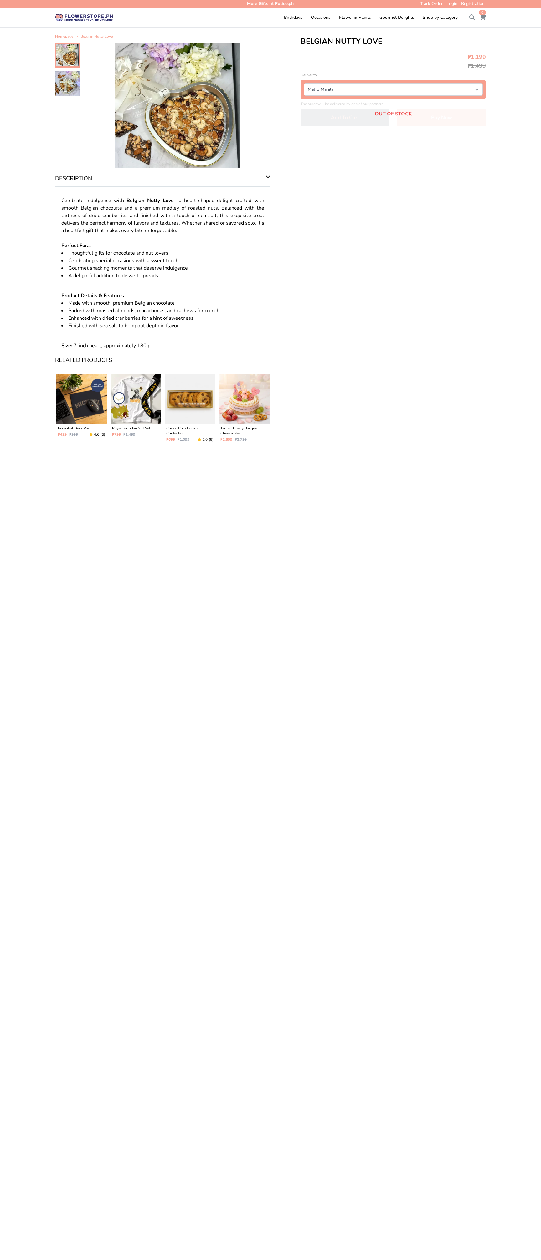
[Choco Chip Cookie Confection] (190, 410)
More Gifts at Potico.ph (270, 4)
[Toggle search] (472, 18)
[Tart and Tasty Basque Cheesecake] (244, 410)
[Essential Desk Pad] (81, 410)
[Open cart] (483, 17)
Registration (473, 4)
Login (451, 4)
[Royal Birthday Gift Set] (136, 410)
